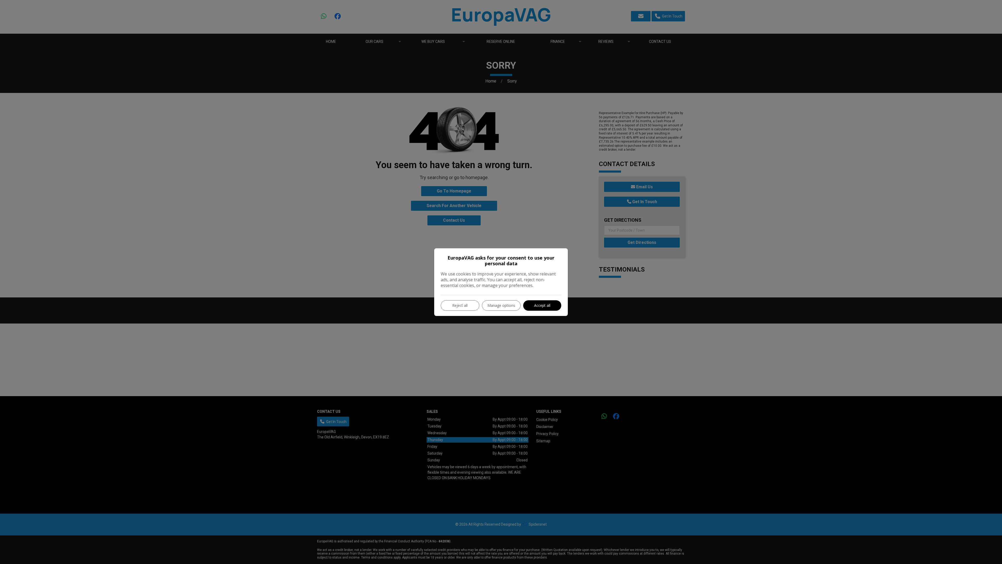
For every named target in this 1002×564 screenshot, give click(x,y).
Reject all (460, 305)
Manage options (501, 305)
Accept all (542, 305)
